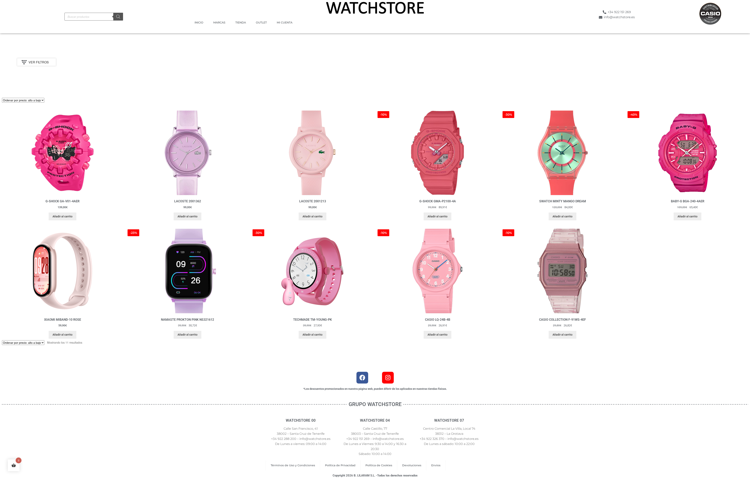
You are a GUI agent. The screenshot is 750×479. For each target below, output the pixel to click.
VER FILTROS (39, 62)
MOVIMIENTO (296, 77)
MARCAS (219, 22)
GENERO (383, 77)
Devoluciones (411, 465)
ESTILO (471, 77)
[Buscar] (118, 17)
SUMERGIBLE (565, 77)
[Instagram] (388, 378)
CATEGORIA (206, 77)
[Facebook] (362, 378)
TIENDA (240, 22)
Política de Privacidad (340, 465)
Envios (435, 465)
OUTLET (261, 22)
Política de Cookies (378, 465)
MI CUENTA (284, 22)
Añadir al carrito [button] (62, 216)
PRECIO (24, 77)
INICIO (199, 22)
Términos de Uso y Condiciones (293, 465)
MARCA (113, 77)
